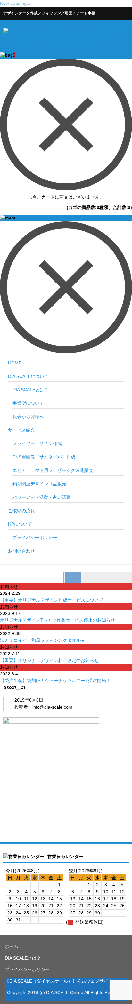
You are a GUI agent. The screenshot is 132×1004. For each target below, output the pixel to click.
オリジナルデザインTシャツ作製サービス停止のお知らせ (57, 620)
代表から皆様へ (28, 416)
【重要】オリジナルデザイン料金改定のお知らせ (49, 660)
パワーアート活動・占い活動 (41, 497)
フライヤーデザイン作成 (37, 443)
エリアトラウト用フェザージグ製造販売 (52, 470)
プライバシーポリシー (34, 537)
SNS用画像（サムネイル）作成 (43, 456)
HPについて (20, 524)
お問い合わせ (21, 551)
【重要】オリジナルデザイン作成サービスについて (51, 599)
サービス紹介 (21, 430)
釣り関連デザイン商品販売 (39, 483)
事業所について (28, 403)
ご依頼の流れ (21, 510)
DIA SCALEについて (28, 376)
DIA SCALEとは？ (30, 389)
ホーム (11, 946)
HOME (14, 362)
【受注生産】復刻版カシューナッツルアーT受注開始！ (55, 680)
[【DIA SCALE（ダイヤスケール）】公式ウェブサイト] (65, 39)
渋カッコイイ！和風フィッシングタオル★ (42, 640)
